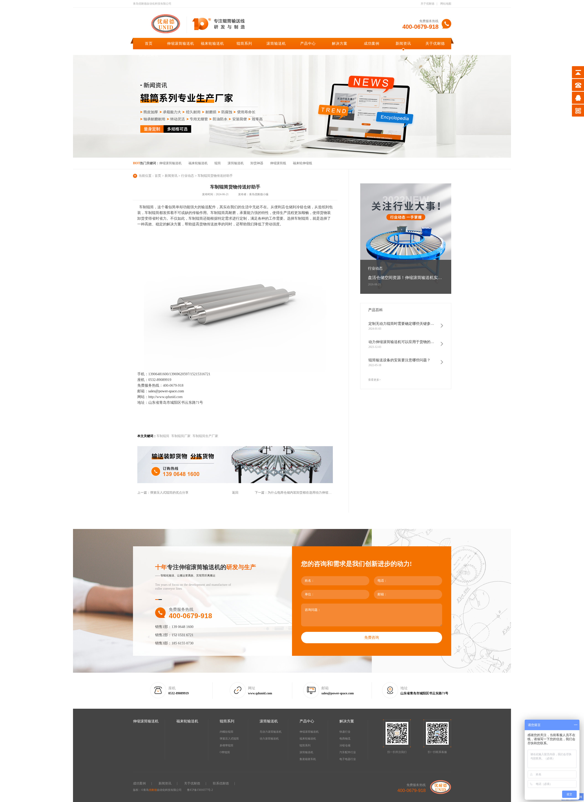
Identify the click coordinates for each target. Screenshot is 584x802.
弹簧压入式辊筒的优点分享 (169, 492)
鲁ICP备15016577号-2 (200, 790)
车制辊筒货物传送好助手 (215, 175)
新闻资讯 (403, 43)
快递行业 (344, 731)
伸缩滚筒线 (278, 163)
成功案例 (371, 43)
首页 (149, 43)
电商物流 (344, 738)
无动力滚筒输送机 (271, 731)
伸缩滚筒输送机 (180, 43)
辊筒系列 (244, 43)
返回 (235, 492)
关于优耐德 (427, 3)
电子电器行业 (347, 759)
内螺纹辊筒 (226, 731)
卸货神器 (256, 163)
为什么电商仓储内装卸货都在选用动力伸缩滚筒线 (303, 492)
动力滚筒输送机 (269, 738)
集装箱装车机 (308, 759)
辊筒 (217, 163)
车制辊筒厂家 (180, 436)
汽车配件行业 (347, 752)
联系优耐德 (149, 55)
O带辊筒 (225, 752)
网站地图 (445, 3)
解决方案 (339, 43)
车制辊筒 (162, 436)
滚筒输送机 (276, 43)
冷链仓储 (344, 745)
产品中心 (308, 43)
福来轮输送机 (212, 43)
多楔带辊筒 (226, 745)
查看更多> (374, 379)
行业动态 (187, 175)
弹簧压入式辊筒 (229, 738)
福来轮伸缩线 (302, 163)
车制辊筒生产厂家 (205, 436)
